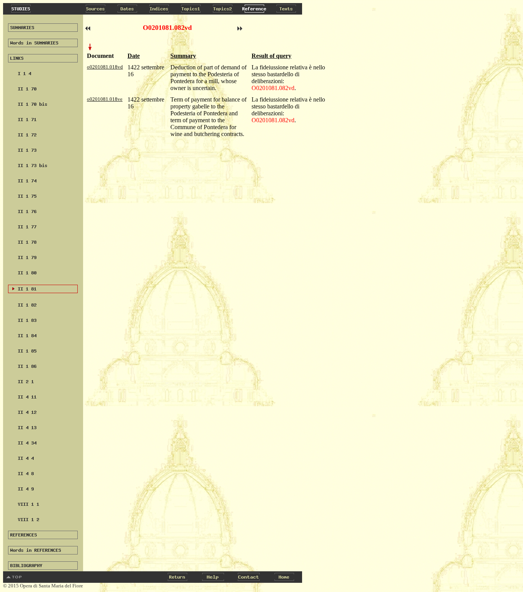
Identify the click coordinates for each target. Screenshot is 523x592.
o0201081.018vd (105, 67)
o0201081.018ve (105, 99)
